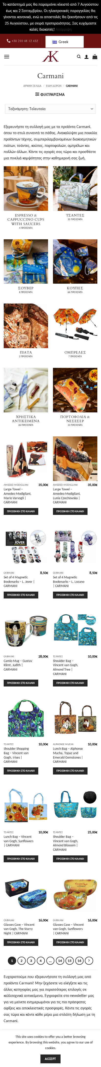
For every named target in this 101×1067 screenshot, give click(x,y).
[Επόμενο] (89, 961)
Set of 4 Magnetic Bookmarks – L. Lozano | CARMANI (68, 581)
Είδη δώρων (54, 86)
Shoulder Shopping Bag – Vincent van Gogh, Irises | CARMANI (16, 755)
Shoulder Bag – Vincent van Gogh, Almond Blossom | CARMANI (65, 843)
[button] (7, 57)
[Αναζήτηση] (79, 56)
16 (79, 960)
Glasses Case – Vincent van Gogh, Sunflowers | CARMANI (68, 929)
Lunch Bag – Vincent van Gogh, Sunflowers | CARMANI (18, 841)
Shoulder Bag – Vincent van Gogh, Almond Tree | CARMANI (65, 667)
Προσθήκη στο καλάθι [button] (21, 511)
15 (70, 960)
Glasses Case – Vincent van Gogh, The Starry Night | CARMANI (19, 929)
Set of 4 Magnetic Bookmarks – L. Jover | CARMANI (19, 581)
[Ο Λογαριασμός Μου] (86, 56)
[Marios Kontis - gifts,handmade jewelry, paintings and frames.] (50, 56)
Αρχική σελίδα (32, 86)
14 (60, 960)
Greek (63, 41)
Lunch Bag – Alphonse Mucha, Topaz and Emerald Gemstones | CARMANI (68, 755)
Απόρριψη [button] (64, 29)
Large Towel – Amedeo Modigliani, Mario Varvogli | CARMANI (17, 495)
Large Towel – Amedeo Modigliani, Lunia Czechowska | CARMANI (67, 495)
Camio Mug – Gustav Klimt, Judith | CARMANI (18, 665)
